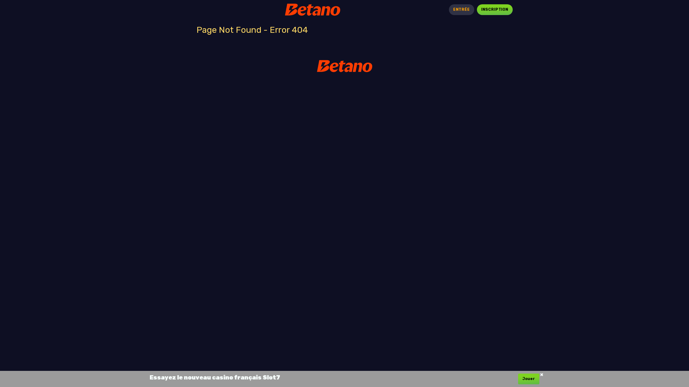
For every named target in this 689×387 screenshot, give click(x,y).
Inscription (494, 9)
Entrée (461, 9)
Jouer (528, 379)
